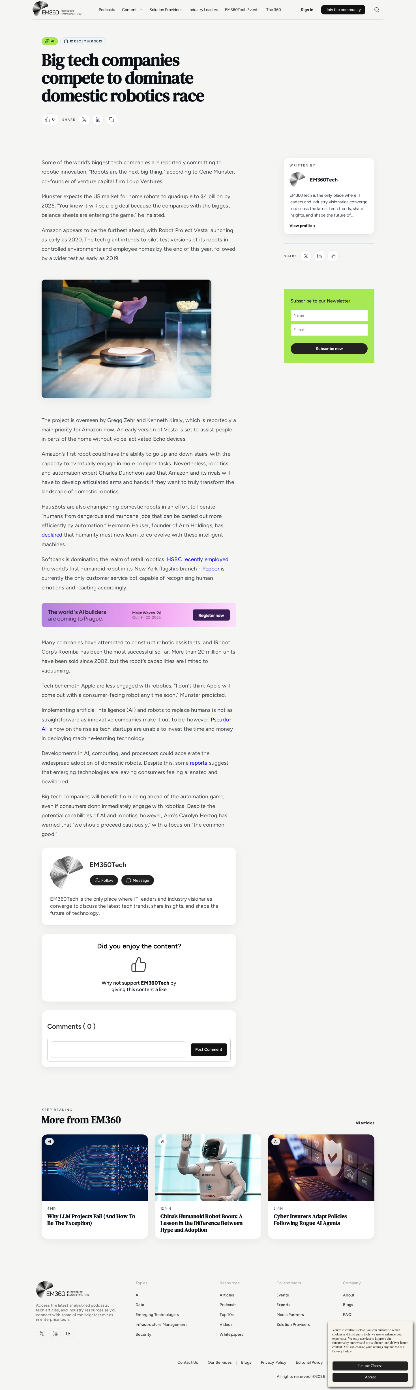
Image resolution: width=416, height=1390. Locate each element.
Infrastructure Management (161, 1324)
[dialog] (370, 1354)
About (348, 1295)
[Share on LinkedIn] (98, 119)
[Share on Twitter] (84, 119)
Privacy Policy (274, 1362)
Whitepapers (231, 1334)
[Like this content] (47, 119)
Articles (227, 1295)
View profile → (303, 225)
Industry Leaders (203, 9)
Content (129, 9)
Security (143, 1334)
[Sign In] (104, 880)
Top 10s (227, 1314)
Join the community (343, 9)
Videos (226, 1324)
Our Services (220, 1362)
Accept (370, 1377)
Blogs (348, 1304)
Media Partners (290, 1314)
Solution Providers (165, 9)
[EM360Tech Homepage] (64, 1300)
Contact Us (187, 1362)
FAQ (347, 1314)
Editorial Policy (309, 1362)
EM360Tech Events (242, 9)
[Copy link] (111, 119)
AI (52, 41)
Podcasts (107, 9)
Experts (283, 1304)
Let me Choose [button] (370, 1366)
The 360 (273, 9)
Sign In (307, 9)
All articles (364, 1123)
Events (282, 1295)
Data (140, 1304)
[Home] (58, 15)
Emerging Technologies (157, 1314)
